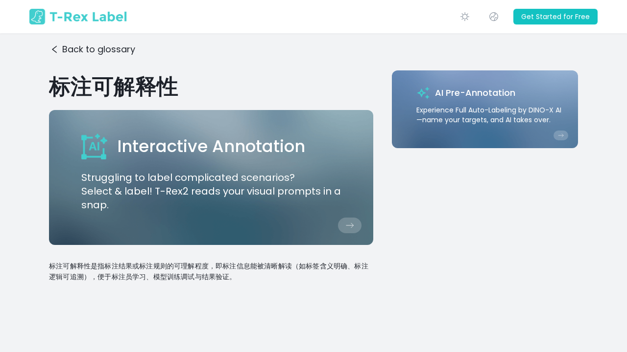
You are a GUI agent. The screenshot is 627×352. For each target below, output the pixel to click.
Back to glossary (98, 49)
